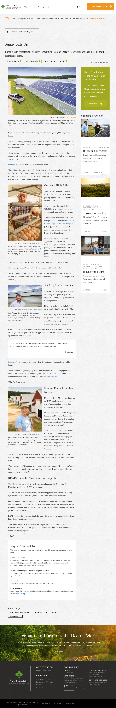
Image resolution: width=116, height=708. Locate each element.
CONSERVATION (32, 62)
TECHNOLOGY (13, 62)
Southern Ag (52, 376)
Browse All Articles (97, 19)
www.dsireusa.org (18, 594)
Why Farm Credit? (43, 679)
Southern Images (70, 117)
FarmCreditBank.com (70, 682)
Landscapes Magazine (45, 7)
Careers (39, 685)
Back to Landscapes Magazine (23, 32)
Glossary (39, 687)
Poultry (56, 612)
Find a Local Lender (99, 7)
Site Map (45, 703)
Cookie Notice (69, 703)
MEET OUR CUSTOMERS (55, 62)
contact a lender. (69, 690)
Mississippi (15, 616)
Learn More (58, 652)
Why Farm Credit (29, 7)
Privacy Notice (56, 703)
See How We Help (95, 104)
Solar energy (40, 612)
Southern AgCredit (16, 164)
